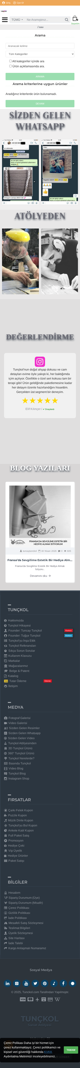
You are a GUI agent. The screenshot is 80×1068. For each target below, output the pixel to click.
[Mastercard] (30, 999)
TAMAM (71, 1050)
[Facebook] (63, 983)
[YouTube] (26, 983)
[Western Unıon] (57, 999)
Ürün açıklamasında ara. (28, 66)
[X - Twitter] (35, 983)
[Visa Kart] (23, 999)
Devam (40, 103)
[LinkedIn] (7, 983)
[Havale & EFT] (43, 999)
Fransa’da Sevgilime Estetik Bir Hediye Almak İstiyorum (40, 560)
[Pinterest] (44, 983)
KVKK (48, 1051)
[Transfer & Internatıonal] (37, 999)
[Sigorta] (72, 983)
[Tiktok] (54, 983)
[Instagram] (16, 983)
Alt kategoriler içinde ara (28, 61)
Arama (41, 27)
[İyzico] (50, 999)
